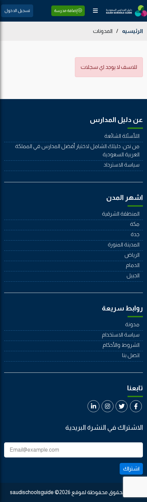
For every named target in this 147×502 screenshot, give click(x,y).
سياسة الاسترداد (121, 165)
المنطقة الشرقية (120, 214)
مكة (134, 224)
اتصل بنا (130, 355)
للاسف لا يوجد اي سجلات (109, 67)
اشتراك (131, 469)
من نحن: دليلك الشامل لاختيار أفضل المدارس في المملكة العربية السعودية (77, 150)
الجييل (132, 275)
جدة (135, 234)
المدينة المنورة (123, 244)
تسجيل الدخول (17, 10)
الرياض (131, 255)
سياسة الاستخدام (120, 335)
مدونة (132, 324)
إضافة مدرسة (66, 10)
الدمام (132, 265)
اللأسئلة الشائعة (121, 136)
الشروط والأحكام (121, 345)
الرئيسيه (132, 31)
